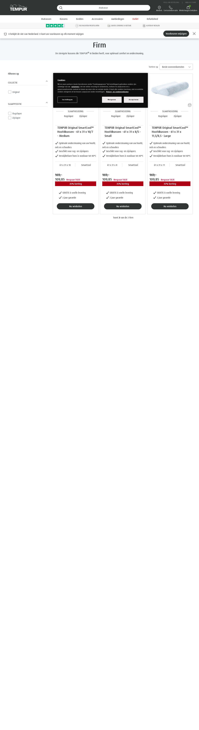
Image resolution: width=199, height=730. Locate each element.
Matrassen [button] (46, 18)
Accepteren (134, 100)
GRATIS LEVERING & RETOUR (121, 25)
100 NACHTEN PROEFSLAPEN (89, 25)
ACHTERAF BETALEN (153, 25)
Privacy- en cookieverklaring (117, 92)
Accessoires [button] (97, 18)
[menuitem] (117, 19)
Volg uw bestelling (171, 2)
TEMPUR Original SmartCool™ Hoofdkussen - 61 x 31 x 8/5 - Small (123, 132)
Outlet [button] (135, 18)
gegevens (75, 87)
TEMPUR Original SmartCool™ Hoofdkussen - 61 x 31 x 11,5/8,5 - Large (170, 132)
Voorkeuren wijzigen (176, 33)
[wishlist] (189, 104)
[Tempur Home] (17, 8)
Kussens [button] (64, 18)
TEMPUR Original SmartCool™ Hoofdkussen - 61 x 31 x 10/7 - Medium (75, 132)
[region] (100, 90)
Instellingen (67, 100)
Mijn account (190, 2)
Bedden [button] (79, 18)
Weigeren (112, 100)
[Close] (194, 33)
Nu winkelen (75, 206)
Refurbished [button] (152, 18)
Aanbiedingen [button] (117, 18)
